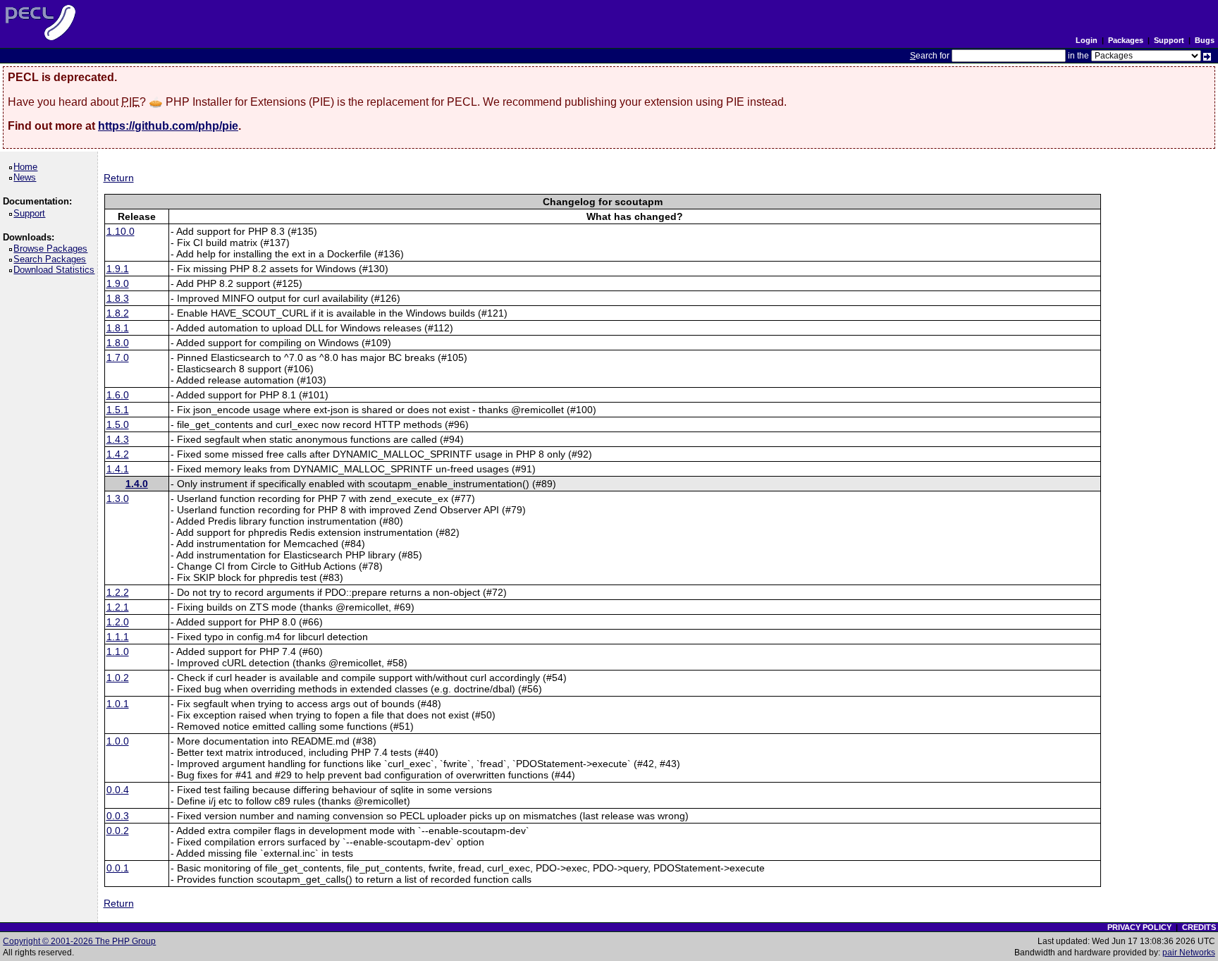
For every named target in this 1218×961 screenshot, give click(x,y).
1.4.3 (117, 439)
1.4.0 (136, 483)
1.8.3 (117, 298)
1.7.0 (117, 357)
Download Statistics (56, 269)
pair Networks (1188, 952)
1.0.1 (117, 703)
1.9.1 (117, 268)
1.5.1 (117, 409)
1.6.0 (117, 394)
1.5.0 (117, 424)
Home (28, 166)
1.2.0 (117, 622)
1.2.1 (117, 607)
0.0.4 (117, 789)
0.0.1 (117, 868)
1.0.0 (117, 741)
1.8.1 (117, 327)
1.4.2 (117, 454)
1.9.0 (117, 283)
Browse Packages (53, 248)
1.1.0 (117, 651)
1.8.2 (117, 313)
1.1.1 (117, 636)
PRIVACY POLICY (1139, 927)
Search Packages (52, 259)
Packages (1125, 40)
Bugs (1204, 40)
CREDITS (1199, 927)
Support (1169, 40)
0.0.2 (117, 830)
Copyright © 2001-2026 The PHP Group (79, 941)
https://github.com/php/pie (168, 126)
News (27, 177)
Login (1086, 40)
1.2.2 (117, 592)
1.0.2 (117, 677)
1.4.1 (117, 469)
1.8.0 (117, 342)
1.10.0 (120, 231)
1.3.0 (117, 498)
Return (119, 177)
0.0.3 (117, 815)
